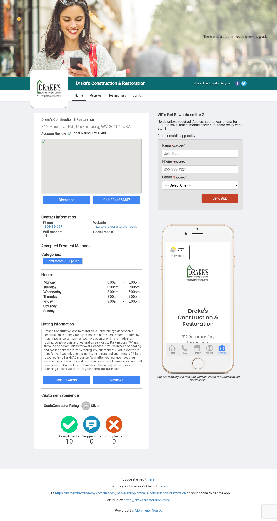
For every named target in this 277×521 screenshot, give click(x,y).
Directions (66, 200)
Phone (173, 161)
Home (79, 95)
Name (173, 145)
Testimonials (117, 95)
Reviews (95, 95)
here (162, 486)
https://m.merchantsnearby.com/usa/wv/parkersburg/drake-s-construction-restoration (120, 493)
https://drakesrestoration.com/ (116, 226)
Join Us (138, 95)
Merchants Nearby (149, 510)
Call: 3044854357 (116, 200)
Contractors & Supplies (62, 261)
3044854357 (53, 226)
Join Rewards (66, 380)
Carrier (173, 177)
